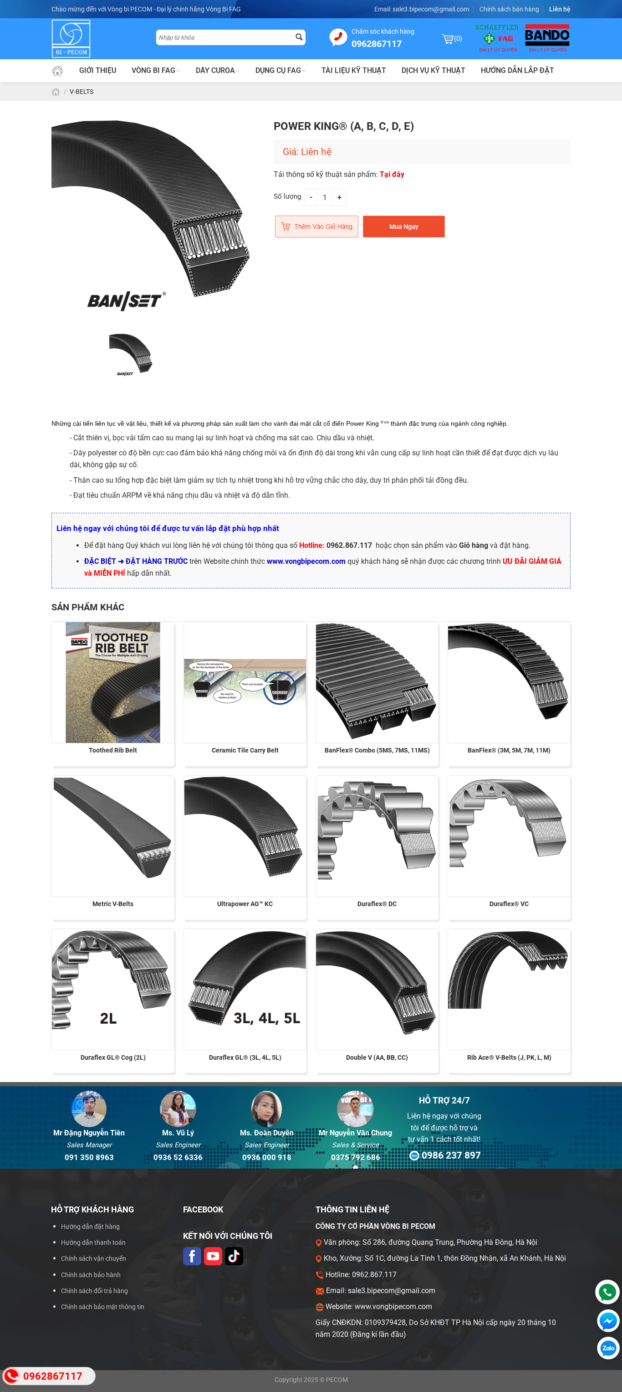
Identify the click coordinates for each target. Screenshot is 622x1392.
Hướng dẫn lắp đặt (517, 70)
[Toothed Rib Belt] (113, 683)
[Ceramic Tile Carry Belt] (245, 683)
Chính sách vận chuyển (93, 1259)
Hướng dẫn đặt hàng (90, 1227)
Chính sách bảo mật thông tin (102, 1307)
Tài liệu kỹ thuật (353, 70)
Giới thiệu (97, 70)
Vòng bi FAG (153, 70)
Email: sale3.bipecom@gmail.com (421, 9)
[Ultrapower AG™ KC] (245, 829)
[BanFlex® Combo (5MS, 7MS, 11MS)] (377, 682)
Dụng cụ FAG (278, 70)
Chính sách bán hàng (509, 9)
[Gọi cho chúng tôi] (605, 1292)
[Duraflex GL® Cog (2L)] (113, 979)
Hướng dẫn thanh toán (93, 1243)
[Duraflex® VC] (509, 823)
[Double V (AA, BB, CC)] (377, 983)
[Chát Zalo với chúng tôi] (606, 1348)
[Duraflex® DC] (377, 829)
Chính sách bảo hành (91, 1275)
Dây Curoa (215, 70)
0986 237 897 (449, 1155)
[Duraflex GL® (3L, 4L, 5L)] (245, 980)
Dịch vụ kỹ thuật (433, 70)
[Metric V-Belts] (113, 829)
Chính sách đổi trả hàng (94, 1291)
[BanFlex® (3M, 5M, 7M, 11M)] (509, 672)
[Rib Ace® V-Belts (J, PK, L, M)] (509, 969)
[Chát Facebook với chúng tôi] (606, 1320)
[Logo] (98, 38)
